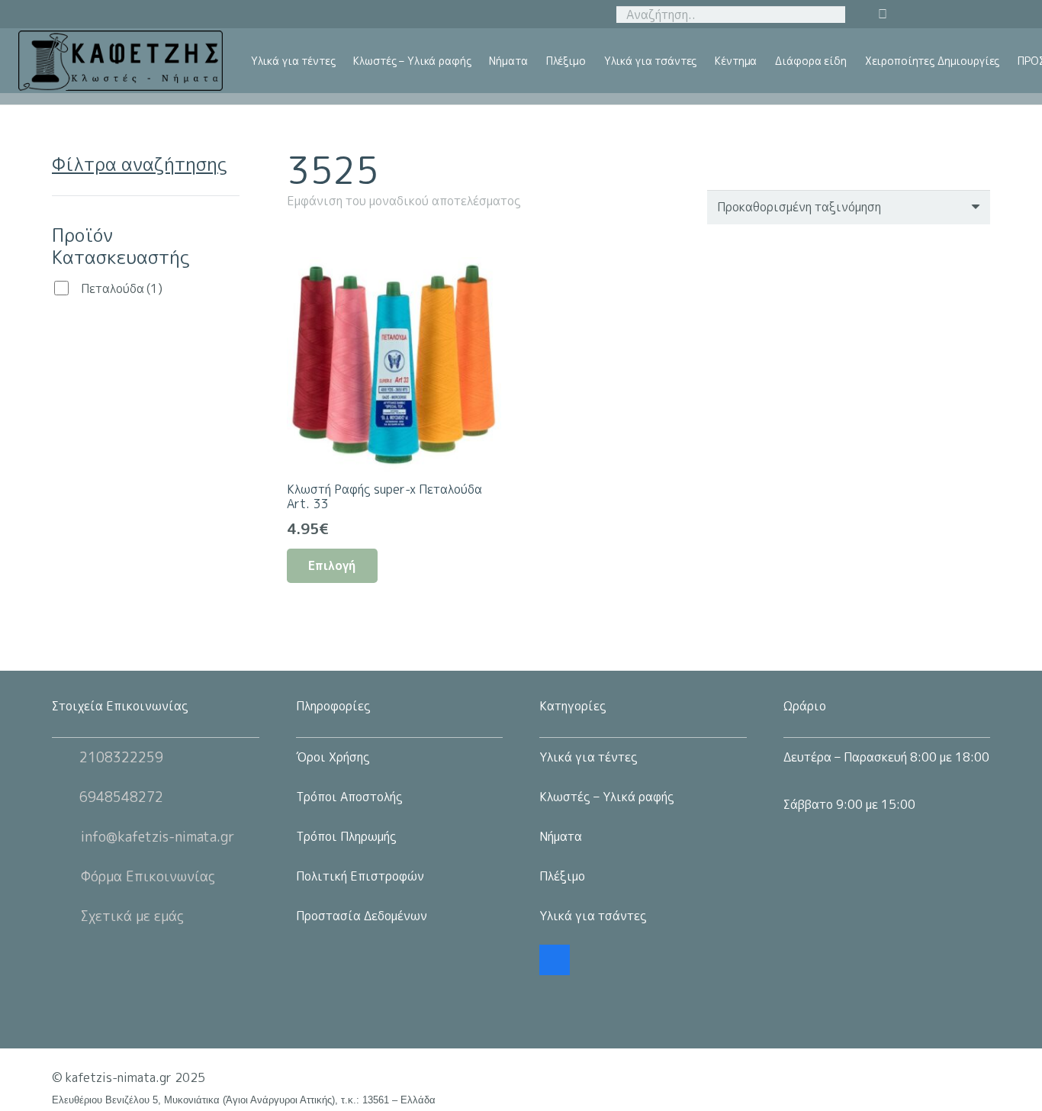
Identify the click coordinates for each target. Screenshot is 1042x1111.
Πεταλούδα (121, 288)
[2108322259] (65, 757)
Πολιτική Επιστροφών (360, 876)
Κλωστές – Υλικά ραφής (606, 796)
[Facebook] (554, 960)
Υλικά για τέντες (588, 757)
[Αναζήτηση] (830, 14)
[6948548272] (65, 796)
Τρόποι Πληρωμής (346, 836)
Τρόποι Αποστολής (349, 796)
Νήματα (560, 836)
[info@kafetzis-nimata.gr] (66, 836)
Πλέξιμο (562, 876)
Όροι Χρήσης (333, 757)
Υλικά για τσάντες (593, 915)
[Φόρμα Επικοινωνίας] (66, 876)
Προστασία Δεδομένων (361, 915)
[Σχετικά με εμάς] (66, 915)
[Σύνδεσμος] (120, 61)
